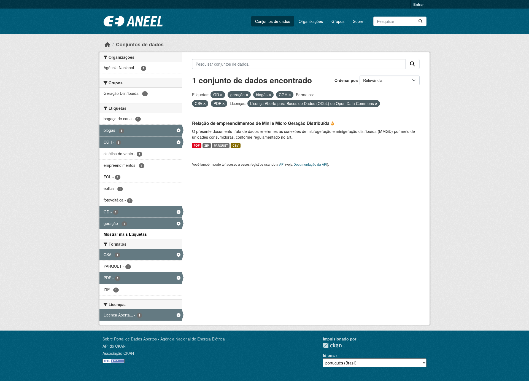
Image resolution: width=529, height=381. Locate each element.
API (281, 164)
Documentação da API (310, 164)
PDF (196, 145)
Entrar (418, 4)
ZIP (206, 145)
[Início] (107, 44)
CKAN (332, 345)
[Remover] (221, 95)
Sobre (358, 21)
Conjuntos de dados (272, 21)
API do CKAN (114, 346)
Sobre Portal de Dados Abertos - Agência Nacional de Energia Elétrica (163, 339)
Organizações (311, 21)
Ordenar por (345, 80)
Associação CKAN (118, 353)
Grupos (337, 21)
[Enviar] (420, 21)
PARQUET (221, 145)
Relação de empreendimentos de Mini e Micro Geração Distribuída (261, 123)
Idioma (329, 355)
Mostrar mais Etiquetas (125, 234)
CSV (236, 145)
